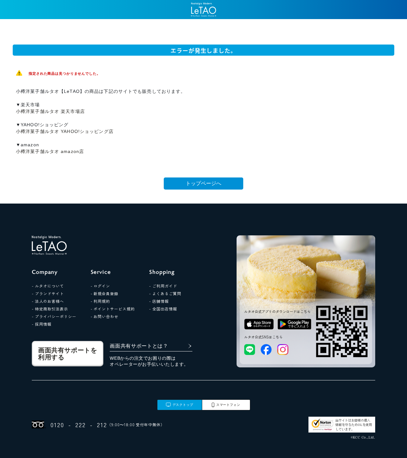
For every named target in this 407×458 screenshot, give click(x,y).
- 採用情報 (42, 324)
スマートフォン (228, 404)
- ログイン (100, 285)
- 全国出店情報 (163, 308)
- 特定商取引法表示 (50, 308)
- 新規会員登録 (105, 293)
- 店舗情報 (159, 301)
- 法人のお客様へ (48, 301)
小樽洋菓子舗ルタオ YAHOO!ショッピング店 (65, 131)
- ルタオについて (48, 285)
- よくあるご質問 (165, 293)
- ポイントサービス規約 (113, 308)
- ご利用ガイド (163, 285)
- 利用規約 (100, 301)
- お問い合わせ (105, 316)
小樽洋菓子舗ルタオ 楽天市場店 (50, 111)
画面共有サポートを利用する (67, 354)
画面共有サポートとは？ (139, 346)
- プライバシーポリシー (54, 316)
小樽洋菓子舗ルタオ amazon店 (50, 151)
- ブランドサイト (48, 293)
